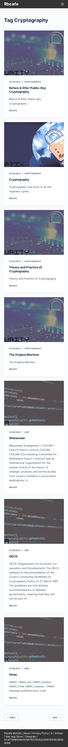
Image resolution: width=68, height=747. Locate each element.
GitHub (59, 733)
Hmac (13, 674)
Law (26, 432)
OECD (13, 556)
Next (55, 717)
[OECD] (34, 521)
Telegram (30, 736)
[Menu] (62, 4)
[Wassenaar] (34, 403)
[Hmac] (34, 639)
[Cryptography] (34, 144)
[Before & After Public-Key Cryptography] (34, 52)
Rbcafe (11, 3)
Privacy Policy (40, 733)
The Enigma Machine (24, 354)
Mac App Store (14, 736)
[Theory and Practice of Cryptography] (34, 232)
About (26, 733)
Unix (26, 668)
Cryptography (32, 82)
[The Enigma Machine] (34, 319)
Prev (12, 717)
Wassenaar (17, 438)
